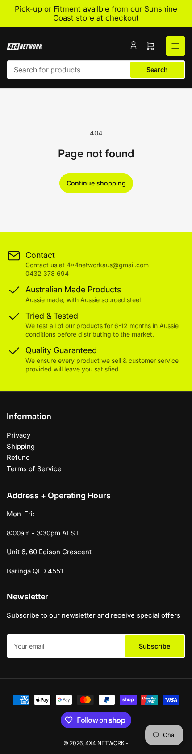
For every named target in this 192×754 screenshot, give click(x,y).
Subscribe (154, 646)
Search (157, 69)
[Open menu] (175, 46)
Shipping (21, 446)
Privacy (18, 435)
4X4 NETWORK (105, 743)
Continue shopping (96, 183)
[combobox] (96, 69)
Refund (18, 457)
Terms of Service (34, 468)
